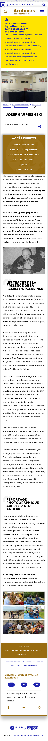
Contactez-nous (23, 170)
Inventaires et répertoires (23, 150)
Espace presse (24, 654)
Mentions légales (12, 662)
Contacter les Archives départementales (24, 650)
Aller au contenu (40, 1)
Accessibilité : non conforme (24, 666)
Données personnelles (33, 662)
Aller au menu (7, 1)
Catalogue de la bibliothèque (23, 155)
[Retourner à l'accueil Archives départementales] (24, 11)
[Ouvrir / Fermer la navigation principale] (42, 12)
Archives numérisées (23, 145)
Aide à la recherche (23, 160)
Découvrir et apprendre (20, 105)
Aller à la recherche (23, 1)
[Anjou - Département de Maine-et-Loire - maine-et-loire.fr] (2, 4)
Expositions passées (21, 107)
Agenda (23, 165)
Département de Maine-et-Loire (28, 735)
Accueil (5, 105)
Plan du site (24, 646)
